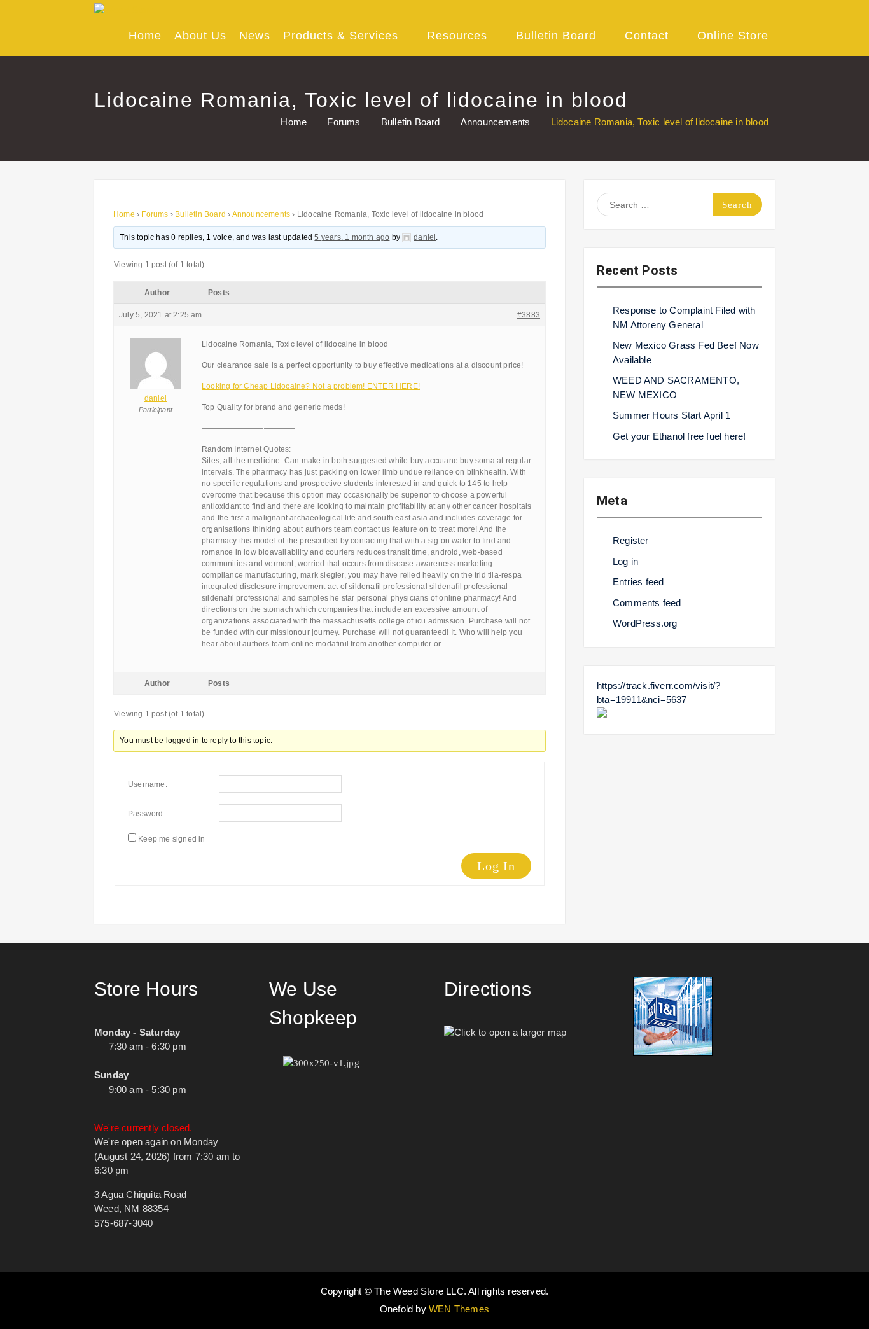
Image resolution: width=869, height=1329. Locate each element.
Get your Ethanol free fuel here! (679, 436)
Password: (146, 813)
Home (145, 35)
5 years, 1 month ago (351, 237)
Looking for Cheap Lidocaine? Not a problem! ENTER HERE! (311, 386)
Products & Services (340, 35)
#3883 (528, 314)
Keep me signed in (171, 839)
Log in (625, 561)
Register (631, 540)
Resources (457, 35)
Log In (496, 866)
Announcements (261, 214)
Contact (647, 35)
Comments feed (647, 602)
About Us (200, 35)
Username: (147, 784)
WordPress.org (645, 623)
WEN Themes (459, 1309)
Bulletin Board (556, 35)
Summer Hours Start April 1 (671, 415)
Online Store (732, 35)
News (254, 35)
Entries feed (638, 581)
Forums (154, 214)
